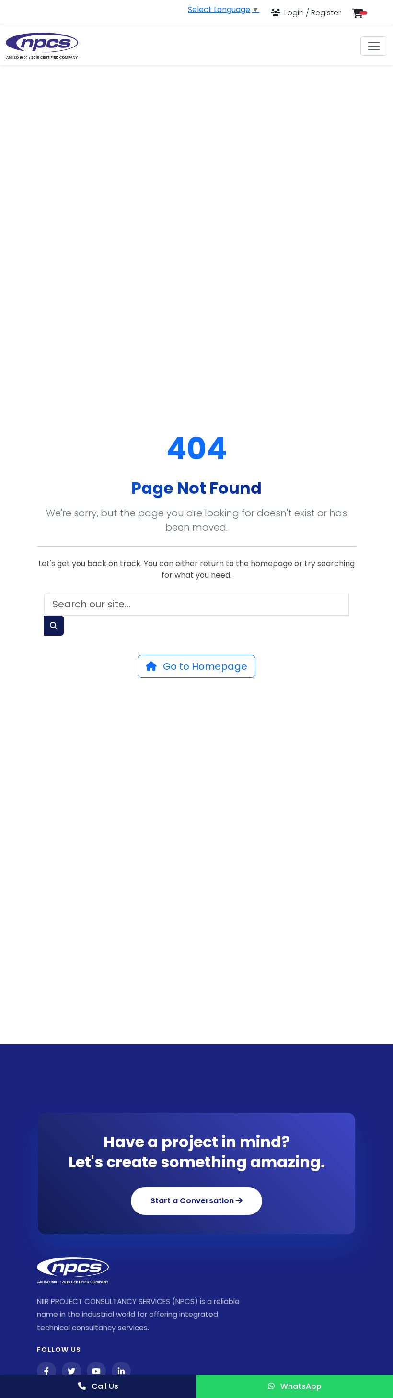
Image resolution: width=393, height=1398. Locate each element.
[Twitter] (71, 1371)
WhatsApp (300, 1386)
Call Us (104, 1386)
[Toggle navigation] (373, 46)
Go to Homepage (204, 666)
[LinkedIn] (121, 1371)
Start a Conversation (193, 1200)
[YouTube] (96, 1371)
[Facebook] (46, 1371)
